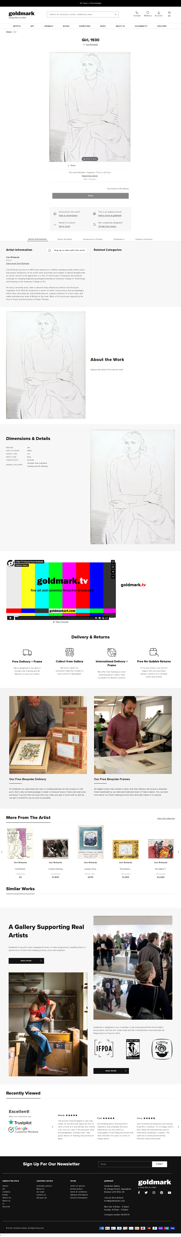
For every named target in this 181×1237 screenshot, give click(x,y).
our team (40, 1192)
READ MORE (26, 961)
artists (5, 1186)
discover (6, 1207)
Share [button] (73, 165)
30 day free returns (107, 226)
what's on (6, 1198)
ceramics (6, 1192)
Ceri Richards (92, 45)
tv (3, 1204)
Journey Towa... (90, 869)
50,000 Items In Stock (90, 3)
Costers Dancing (55, 869)
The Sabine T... (161, 869)
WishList (148, 16)
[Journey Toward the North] (91, 842)
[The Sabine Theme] (161, 849)
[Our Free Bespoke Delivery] (48, 735)
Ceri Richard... (20, 869)
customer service (44, 1186)
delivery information (79, 1195)
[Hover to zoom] (89, 107)
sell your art (41, 1198)
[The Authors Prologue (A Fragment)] (126, 849)
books (5, 1195)
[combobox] (82, 14)
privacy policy (76, 1189)
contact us (41, 1195)
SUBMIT (159, 1164)
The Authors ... (126, 869)
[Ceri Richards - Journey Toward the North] (20, 843)
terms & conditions (78, 1192)
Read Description (90, 176)
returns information (78, 1198)
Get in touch (64, 226)
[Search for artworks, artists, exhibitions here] (115, 14)
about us (6, 1201)
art (3, 1189)
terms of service (77, 1186)
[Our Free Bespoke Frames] (133, 735)
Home (9, 32)
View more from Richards (17, 263)
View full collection (166, 818)
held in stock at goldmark (110, 215)
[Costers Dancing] (55, 849)
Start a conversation (68, 215)
